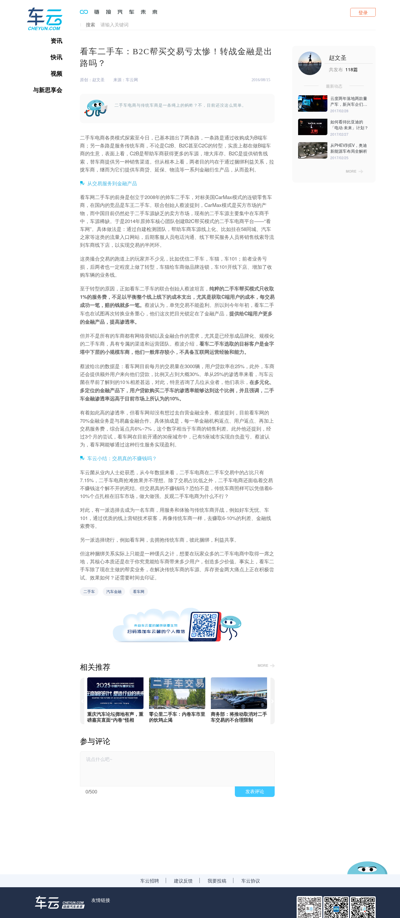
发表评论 (254, 791)
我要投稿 (217, 880)
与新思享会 (47, 89)
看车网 (138, 591)
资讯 (56, 40)
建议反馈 (183, 880)
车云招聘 (149, 880)
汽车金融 (114, 591)
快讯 (56, 57)
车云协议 (250, 880)
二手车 (89, 591)
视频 (56, 73)
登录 (363, 12)
